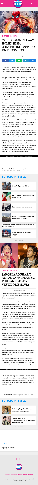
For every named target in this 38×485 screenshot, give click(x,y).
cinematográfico (22, 169)
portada (31, 169)
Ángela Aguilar (18, 394)
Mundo (25, 474)
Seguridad (30, 474)
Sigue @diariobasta (8, 448)
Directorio (7, 474)
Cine (14, 169)
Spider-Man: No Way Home (11, 170)
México (20, 474)
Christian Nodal (29, 394)
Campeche (14, 474)
